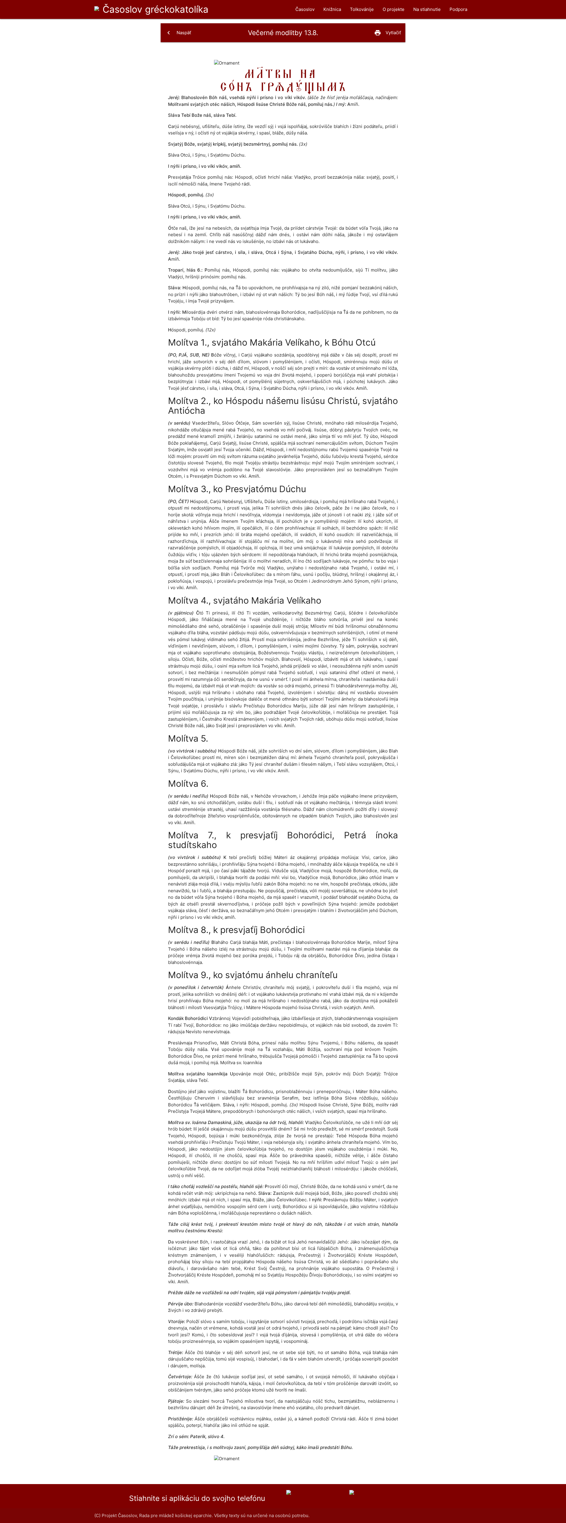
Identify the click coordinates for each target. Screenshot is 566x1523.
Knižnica (332, 9)
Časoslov (155, 9)
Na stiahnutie (427, 9)
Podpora (458, 9)
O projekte (393, 9)
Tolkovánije (362, 9)
